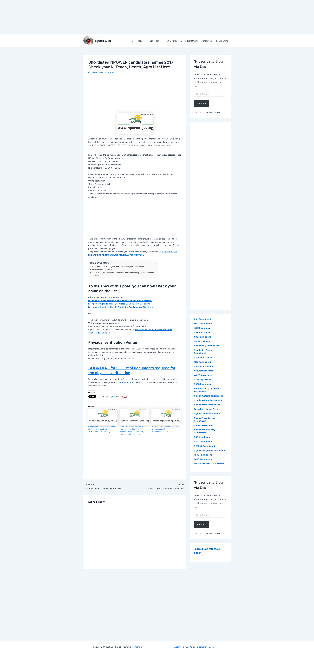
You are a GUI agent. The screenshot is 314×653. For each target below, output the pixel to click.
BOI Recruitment (202, 341)
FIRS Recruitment (202, 362)
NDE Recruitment (202, 337)
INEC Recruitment (202, 328)
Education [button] (154, 41)
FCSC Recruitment (203, 459)
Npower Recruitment (204, 371)
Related (98, 275)
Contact (212, 647)
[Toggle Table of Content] (153, 263)
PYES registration (202, 379)
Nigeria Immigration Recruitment (209, 450)
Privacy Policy (188, 647)
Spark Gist (103, 41)
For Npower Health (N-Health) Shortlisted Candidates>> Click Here (120, 307)
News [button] (141, 41)
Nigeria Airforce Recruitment (208, 400)
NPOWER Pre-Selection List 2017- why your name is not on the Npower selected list (165, 429)
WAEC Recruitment (203, 375)
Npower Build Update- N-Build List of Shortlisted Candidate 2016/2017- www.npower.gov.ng (102, 429)
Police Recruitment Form (206, 409)
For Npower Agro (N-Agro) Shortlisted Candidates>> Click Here (119, 304)
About (177, 647)
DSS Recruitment (202, 437)
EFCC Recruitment (203, 323)
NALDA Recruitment (203, 366)
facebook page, (126, 382)
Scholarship (207, 41)
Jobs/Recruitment (189, 41)
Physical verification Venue (103, 270)
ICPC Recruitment (202, 332)
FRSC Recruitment (203, 455)
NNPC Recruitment (203, 384)
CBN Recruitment (202, 319)
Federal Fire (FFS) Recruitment (209, 463)
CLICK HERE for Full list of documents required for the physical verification (124, 273)
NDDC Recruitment (203, 441)
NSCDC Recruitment (204, 425)
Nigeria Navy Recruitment (206, 345)
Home (131, 41)
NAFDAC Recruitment (204, 446)
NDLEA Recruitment (203, 357)
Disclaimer (202, 647)
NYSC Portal (171, 41)
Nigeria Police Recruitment (207, 404)
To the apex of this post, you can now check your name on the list (119, 267)
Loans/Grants (222, 41)
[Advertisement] (73, 17)
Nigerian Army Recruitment (207, 413)
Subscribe (201, 103)
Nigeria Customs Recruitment (208, 396)
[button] (145, 41)
